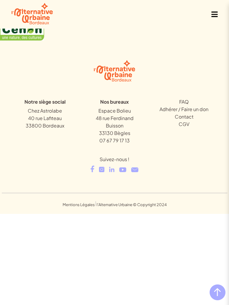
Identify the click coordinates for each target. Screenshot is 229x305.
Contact (184, 116)
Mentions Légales (79, 204)
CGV (184, 124)
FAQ (184, 102)
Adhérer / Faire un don (184, 109)
